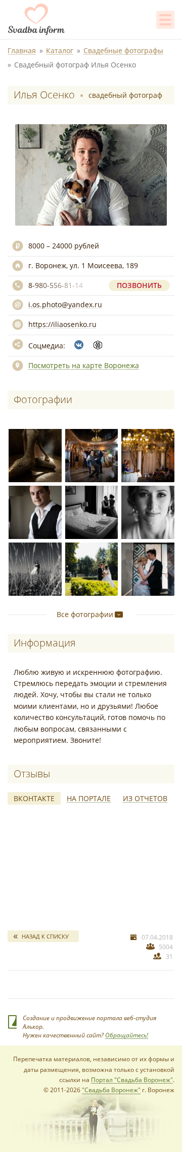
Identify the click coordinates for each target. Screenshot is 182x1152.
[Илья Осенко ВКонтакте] (78, 344)
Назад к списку (45, 936)
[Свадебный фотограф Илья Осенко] (33, 453)
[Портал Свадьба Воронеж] (36, 19)
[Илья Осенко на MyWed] (98, 345)
